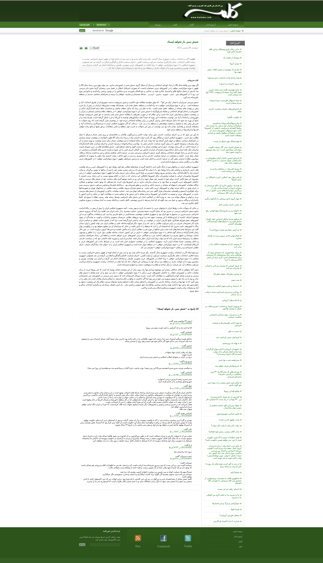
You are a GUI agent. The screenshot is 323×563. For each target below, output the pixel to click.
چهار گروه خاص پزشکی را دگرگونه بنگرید (222, 199)
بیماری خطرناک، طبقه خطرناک (226, 274)
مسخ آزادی (234, 472)
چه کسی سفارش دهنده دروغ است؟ (224, 230)
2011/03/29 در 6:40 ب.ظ (181, 416)
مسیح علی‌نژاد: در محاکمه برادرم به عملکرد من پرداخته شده (226, 170)
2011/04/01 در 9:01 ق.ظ (181, 458)
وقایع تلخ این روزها (231, 391)
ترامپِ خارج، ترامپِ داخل (229, 204)
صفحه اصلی (233, 25)
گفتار (191, 25)
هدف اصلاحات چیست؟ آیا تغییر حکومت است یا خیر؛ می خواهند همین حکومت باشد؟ (223, 438)
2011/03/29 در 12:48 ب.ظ (180, 375)
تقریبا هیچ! (235, 509)
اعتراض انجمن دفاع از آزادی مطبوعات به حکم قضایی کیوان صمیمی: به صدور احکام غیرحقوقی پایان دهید (224, 160)
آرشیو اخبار (211, 25)
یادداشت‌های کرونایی (230, 300)
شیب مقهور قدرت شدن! (229, 420)
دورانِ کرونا (234, 63)
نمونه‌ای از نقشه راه (231, 57)
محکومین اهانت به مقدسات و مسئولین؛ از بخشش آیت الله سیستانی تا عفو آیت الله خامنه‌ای (223, 480)
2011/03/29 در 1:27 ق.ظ (181, 334)
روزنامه (158, 25)
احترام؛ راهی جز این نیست (228, 489)
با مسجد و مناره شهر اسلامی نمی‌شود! (223, 286)
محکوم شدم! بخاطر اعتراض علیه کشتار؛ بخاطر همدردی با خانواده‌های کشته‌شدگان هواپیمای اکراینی (223, 221)
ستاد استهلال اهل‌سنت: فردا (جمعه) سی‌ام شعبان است (226, 101)
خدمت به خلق (233, 331)
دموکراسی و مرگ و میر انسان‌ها (225, 503)
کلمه (175, 25)
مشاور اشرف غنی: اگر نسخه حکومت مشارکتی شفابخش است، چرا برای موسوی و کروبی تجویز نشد (224, 149)
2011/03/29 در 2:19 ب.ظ (181, 388)
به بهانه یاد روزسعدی (230, 343)
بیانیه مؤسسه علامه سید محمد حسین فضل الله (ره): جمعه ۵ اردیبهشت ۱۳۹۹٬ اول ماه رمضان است (224, 92)
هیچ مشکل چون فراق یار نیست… (225, 141)
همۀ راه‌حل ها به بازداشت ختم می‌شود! (223, 78)
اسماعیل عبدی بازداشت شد (227, 337)
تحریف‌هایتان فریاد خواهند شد (227, 366)
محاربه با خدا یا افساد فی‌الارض (226, 521)
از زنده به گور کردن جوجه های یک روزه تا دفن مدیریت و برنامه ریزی (224, 465)
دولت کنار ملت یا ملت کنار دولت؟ (225, 425)
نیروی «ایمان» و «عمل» (229, 84)
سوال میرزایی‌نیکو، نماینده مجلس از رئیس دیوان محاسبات (225, 406)
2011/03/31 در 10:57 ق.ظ (180, 447)
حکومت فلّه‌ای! (233, 117)
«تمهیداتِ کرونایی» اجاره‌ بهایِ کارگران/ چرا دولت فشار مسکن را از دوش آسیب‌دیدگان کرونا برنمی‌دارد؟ (224, 351)
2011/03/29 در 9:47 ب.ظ (181, 431)
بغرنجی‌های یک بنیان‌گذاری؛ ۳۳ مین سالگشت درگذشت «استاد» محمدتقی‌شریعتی (226, 374)
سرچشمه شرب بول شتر (229, 360)
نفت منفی (235, 280)
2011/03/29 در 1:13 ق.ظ (181, 323)
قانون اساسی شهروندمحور (228, 414)
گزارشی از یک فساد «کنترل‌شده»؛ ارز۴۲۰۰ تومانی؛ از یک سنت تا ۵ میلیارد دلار (224, 398)
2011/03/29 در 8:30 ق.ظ (181, 348)
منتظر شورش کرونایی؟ (229, 515)
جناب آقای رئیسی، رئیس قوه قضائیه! (224, 431)
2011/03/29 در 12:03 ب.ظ (180, 364)
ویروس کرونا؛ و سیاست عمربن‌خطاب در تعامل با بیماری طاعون (223, 307)
